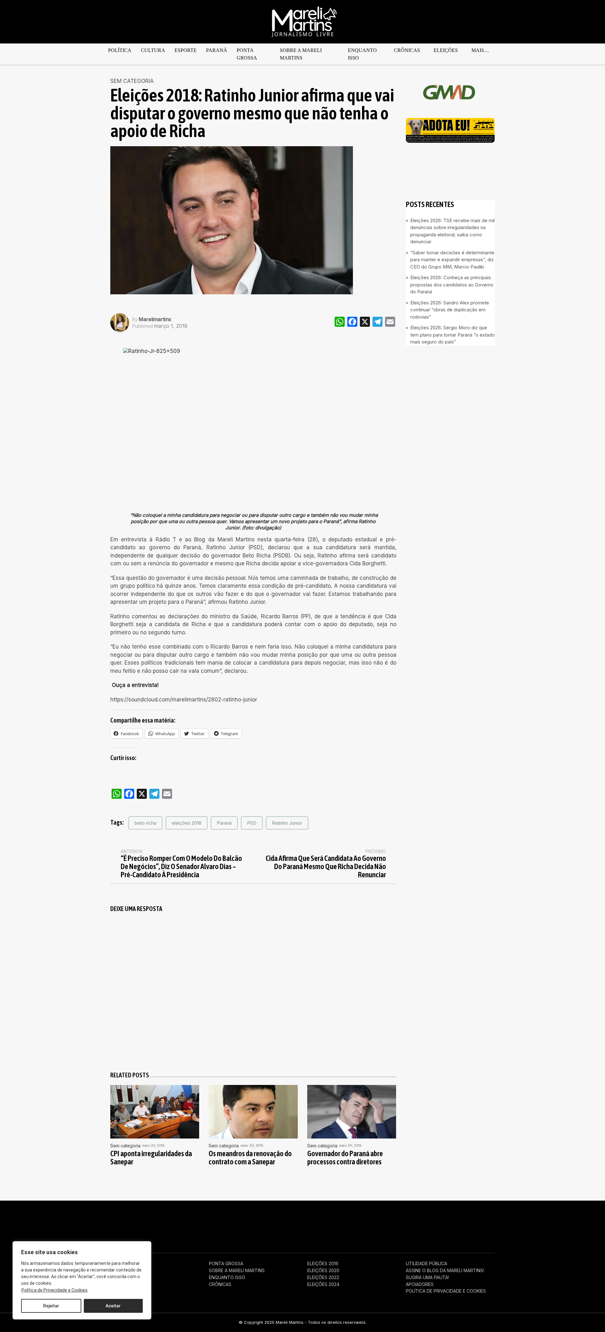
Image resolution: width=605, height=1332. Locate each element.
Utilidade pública (426, 1263)
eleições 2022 (323, 1277)
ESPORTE (186, 50)
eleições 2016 (322, 1263)
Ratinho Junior (287, 823)
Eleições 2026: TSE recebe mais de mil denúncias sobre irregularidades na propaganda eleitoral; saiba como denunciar (452, 231)
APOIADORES (420, 1284)
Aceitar (113, 1305)
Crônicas (407, 50)
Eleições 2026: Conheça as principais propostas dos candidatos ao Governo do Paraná (451, 284)
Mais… (480, 50)
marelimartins (155, 319)
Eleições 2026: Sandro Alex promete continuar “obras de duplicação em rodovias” (449, 309)
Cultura (153, 50)
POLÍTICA (119, 50)
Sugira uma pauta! (427, 1277)
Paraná (216, 50)
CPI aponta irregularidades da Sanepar (151, 1158)
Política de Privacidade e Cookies (54, 1290)
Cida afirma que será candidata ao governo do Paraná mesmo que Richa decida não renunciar (326, 866)
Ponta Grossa (247, 54)
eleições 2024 (323, 1284)
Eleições (446, 50)
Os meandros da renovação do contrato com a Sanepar (250, 1158)
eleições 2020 (323, 1270)
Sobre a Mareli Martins (301, 54)
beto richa (145, 823)
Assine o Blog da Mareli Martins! (445, 1270)
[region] (82, 1280)
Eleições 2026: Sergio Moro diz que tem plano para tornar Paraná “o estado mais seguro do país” (452, 335)
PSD (251, 823)
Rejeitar (51, 1305)
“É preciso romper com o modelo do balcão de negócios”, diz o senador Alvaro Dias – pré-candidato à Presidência (181, 866)
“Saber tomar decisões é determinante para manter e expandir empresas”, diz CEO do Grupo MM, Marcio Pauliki (452, 259)
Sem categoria (132, 81)
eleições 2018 (186, 823)
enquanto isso (362, 54)
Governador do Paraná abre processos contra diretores (345, 1158)
